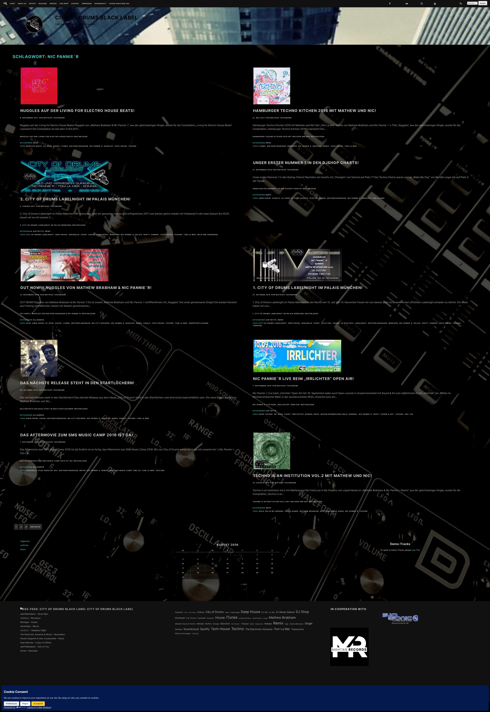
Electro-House (318, 198)
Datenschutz (100, 3)
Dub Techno (191, 618)
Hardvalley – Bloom (29, 626)
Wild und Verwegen (207, 235)
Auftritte (38, 231)
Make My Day (51, 470)
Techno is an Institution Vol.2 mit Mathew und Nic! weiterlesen (287, 502)
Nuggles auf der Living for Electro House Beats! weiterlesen (53, 136)
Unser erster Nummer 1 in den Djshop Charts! (306, 162)
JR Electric (347, 323)
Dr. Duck (278, 414)
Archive (53, 3)
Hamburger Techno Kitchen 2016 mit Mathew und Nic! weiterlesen (288, 136)
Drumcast (180, 618)
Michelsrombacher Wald (334, 414)
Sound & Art (387, 414)
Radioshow (259, 624)
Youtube (160, 470)
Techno (132, 146)
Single (146, 323)
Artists (32, 3)
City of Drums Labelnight (40, 235)
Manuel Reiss (312, 414)
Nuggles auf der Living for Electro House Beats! (77, 110)
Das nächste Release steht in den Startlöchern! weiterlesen (54, 409)
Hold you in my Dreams (271, 511)
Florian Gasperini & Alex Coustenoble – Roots (42, 638)
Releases (43, 3)
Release (268, 623)
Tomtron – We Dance (30, 618)
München (292, 146)
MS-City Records (101, 323)
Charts (276, 198)
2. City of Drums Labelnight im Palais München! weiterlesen (52, 225)
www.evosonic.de (400, 623)
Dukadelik (74, 235)
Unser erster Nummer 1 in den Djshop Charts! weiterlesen (284, 189)
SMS (111, 470)
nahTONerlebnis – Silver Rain (34, 614)
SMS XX (137, 470)
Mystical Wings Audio (332, 511)
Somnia (155, 235)
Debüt (227, 612)
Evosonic (210, 618)
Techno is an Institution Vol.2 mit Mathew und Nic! (312, 475)
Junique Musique (245, 618)
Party (147, 235)
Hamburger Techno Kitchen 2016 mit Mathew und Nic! (314, 110)
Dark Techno (266, 414)
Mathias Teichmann (54, 118)
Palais (138, 235)
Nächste (35, 527)
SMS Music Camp (123, 470)
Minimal (353, 414)
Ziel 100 (409, 414)
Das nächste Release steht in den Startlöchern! (77, 383)
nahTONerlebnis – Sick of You (34, 646)
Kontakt (75, 3)
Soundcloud (191, 629)
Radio (252, 624)
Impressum (86, 3)
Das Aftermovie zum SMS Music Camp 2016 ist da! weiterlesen (53, 461)
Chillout (200, 612)
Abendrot (179, 612)
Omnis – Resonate (29, 650)
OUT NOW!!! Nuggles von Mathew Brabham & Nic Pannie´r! (86, 287)
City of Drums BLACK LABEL (96, 17)
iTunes (64, 146)
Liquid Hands (291, 511)
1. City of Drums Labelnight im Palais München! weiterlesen (285, 314)
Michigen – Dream (29, 622)
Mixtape (216, 624)
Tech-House (120, 146)
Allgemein (38, 320)
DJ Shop (48, 146)
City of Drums (215, 612)
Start (12, 3)
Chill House (192, 612)
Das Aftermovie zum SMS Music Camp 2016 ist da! (76, 435)
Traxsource (297, 629)
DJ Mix (272, 612)
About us (22, 3)
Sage (286, 624)
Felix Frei (326, 323)
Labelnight (102, 235)
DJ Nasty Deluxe (285, 612)
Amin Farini (265, 198)
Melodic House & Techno (185, 624)
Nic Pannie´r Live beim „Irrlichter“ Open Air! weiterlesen (283, 405)
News (36, 143)
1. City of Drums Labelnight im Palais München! (308, 287)
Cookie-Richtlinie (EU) (119, 3)
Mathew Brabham (78, 146)
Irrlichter (298, 414)
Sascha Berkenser (296, 624)
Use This (416, 550)
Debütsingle (235, 612)
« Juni (244, 584)
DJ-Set (264, 612)
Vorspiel (257, 326)
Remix (326, 146)
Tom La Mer (351, 146)
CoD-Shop (64, 3)
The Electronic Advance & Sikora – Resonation (42, 634)
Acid (28, 323)
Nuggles (108, 146)
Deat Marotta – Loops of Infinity (35, 642)
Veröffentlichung (199, 323)
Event (84, 235)
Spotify (205, 629)
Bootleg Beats (34, 146)
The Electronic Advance (259, 629)
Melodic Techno (204, 624)
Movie (82, 470)
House (56, 146)
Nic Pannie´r (96, 146)
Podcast (245, 624)
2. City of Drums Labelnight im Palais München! (75, 199)
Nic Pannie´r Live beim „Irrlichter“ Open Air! (303, 378)
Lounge (265, 618)
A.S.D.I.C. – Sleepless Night (33, 630)
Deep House (61, 235)
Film (40, 470)
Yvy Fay (195, 633)
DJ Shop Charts (299, 198)
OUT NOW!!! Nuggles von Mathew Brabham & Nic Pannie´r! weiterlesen (57, 314)
